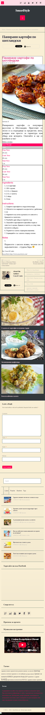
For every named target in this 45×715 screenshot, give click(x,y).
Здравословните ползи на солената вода (25, 497)
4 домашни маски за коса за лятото (24, 520)
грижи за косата (28, 671)
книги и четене (6, 674)
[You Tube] (28, 3)
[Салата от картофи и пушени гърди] (22, 325)
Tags (24, 491)
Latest (6, 491)
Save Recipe (6, 145)
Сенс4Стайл (18, 276)
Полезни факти (26, 499)
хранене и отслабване (18, 674)
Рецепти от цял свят (12, 29)
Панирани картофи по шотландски (19, 38)
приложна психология (14, 680)
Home (3, 29)
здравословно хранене (35, 680)
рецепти (17, 676)
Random (19, 491)
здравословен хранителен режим (12, 671)
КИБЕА (10, 676)
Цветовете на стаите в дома (21, 542)
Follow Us (28, 46)
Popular (12, 491)
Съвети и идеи (25, 535)
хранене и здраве (33, 677)
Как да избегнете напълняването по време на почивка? (26, 532)
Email (4, 447)
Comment (4, 413)
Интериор (24, 544)
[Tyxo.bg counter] (5, 714)
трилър (37, 670)
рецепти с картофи (32, 288)
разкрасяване (30, 674)
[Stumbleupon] (24, 3)
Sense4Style (22, 10)
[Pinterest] (40, 3)
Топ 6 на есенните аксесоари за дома (24, 553)
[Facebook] (36, 3)
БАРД (4, 679)
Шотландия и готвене (32, 290)
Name (4, 437)
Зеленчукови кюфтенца (10, 362)
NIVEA (24, 680)
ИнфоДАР (24, 677)
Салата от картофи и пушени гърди (15, 328)
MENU (2, 2)
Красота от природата (28, 522)
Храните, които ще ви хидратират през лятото (25, 509)
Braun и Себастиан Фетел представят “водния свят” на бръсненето (9, 263)
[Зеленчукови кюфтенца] (22, 359)
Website (4, 456)
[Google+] (20, 3)
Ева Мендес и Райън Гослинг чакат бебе (38, 263)
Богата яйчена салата (9, 396)
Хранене (24, 513)
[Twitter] (32, 3)
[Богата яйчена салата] (22, 393)
